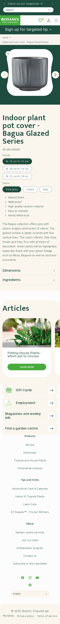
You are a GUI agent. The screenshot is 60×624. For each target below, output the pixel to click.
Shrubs (30, 444)
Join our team (30, 540)
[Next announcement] (52, 3)
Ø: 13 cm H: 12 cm (17, 161)
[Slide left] (4, 74)
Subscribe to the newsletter (30, 563)
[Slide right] (55, 74)
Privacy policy (25, 616)
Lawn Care (29, 504)
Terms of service (47, 616)
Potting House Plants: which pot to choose (24, 354)
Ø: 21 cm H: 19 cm (17, 176)
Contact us (30, 555)
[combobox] (28, 9)
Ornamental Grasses (30, 468)
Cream (30, 189)
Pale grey (12, 189)
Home (5, 37)
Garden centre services (30, 532)
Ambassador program (30, 548)
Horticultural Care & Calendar (30, 488)
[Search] (49, 9)
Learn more (27, 367)
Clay (45, 189)
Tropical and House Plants (30, 460)
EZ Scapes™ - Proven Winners (30, 512)
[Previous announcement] (4, 3)
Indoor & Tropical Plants (29, 496)
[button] (56, 20)
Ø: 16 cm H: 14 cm (17, 168)
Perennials (30, 452)
